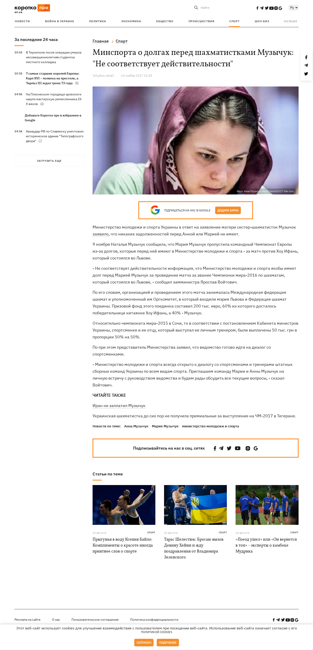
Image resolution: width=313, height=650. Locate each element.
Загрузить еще (49, 160)
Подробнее (168, 643)
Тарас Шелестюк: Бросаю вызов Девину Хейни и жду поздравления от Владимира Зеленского (193, 548)
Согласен (144, 643)
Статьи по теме (108, 474)
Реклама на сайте (27, 620)
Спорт (234, 21)
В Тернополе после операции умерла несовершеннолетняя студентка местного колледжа (53, 57)
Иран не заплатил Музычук (119, 405)
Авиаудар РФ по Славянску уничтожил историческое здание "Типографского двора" (55, 136)
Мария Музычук (165, 426)
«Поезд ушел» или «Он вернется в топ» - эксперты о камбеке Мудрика (266, 545)
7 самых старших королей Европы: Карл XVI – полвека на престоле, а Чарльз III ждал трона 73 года (52, 78)
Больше (290, 21)
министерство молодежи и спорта (210, 426)
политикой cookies (156, 632)
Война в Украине (59, 21)
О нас (56, 620)
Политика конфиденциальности (154, 620)
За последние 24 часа (36, 39)
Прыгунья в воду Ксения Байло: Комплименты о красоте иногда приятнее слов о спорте (123, 545)
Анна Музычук (136, 426)
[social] (257, 8)
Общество (164, 21)
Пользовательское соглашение (95, 620)
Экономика (131, 21)
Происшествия (201, 21)
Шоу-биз (262, 21)
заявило (101, 234)
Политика (97, 21)
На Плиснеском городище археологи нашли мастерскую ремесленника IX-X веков (54, 99)
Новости (22, 21)
